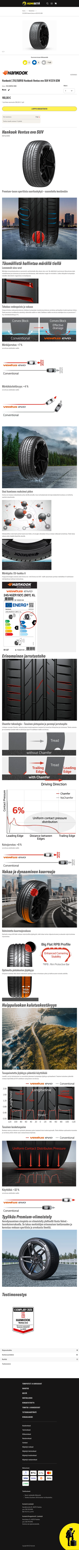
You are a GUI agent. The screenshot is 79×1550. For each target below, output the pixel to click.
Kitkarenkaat (26, 1434)
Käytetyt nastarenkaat (29, 1459)
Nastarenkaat (26, 1438)
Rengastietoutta (28, 1403)
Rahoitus (25, 1388)
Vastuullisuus (27, 1398)
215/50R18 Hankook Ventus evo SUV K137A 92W (32, 13)
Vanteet (25, 1443)
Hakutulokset (31, 11)
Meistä (24, 1393)
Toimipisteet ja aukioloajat (32, 1384)
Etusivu (23, 11)
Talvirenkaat (26, 1430)
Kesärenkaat (26, 1426)
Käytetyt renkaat (27, 1447)
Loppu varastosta (39, 108)
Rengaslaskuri (27, 1417)
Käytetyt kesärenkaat (29, 1455)
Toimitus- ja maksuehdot (31, 1407)
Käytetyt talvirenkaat (29, 1451)
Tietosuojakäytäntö (29, 1412)
